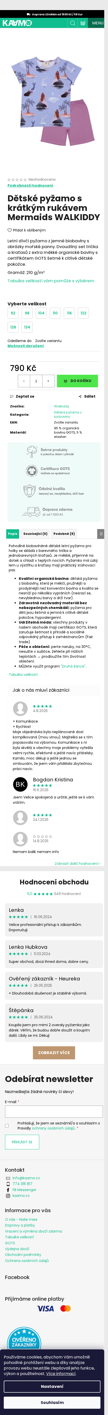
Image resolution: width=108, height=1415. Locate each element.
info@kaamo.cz (26, 1178)
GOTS (10, 1243)
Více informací (61, 1374)
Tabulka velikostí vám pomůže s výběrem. (51, 281)
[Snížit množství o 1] (24, 381)
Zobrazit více (54, 1053)
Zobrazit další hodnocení (76, 863)
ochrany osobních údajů (53, 1128)
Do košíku (81, 380)
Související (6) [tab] (35, 534)
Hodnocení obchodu (54, 882)
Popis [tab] (12, 534)
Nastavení (52, 1386)
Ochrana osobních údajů (27, 1260)
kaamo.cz (21, 1195)
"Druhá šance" (73, 666)
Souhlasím (52, 1402)
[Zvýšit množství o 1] (48, 381)
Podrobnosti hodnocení (30, 185)
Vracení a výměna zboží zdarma (33, 1231)
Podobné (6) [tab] (64, 534)
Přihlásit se (22, 1142)
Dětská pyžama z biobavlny (68, 414)
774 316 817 (22, 1183)
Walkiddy (61, 406)
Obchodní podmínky (23, 1254)
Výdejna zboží (17, 1248)
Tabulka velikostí (23, 674)
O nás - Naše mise (21, 1219)
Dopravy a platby (20, 1225)
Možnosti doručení (26, 345)
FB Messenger (24, 1189)
